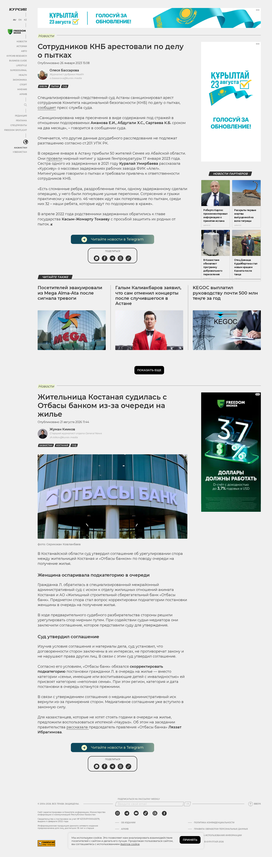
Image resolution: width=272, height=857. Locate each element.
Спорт (23, 84)
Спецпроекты (18, 125)
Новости (22, 41)
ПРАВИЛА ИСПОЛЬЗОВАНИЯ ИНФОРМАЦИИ (218, 835)
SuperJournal (18, 70)
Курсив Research (17, 56)
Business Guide (18, 60)
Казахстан (20, 147)
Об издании (128, 822)
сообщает (47, 108)
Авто (24, 51)
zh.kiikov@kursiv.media (64, 437)
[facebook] (164, 813)
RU (14, 20)
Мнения (22, 89)
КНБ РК (43, 86)
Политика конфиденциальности (214, 822)
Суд (65, 86)
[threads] (155, 813)
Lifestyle (21, 65)
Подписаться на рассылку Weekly (139, 799)
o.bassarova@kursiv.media (66, 78)
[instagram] (117, 813)
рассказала (78, 727)
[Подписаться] (187, 804)
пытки (55, 86)
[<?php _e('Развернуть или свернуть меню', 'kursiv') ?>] (25, 142)
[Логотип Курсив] (18, 9)
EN (20, 20)
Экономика (20, 80)
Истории (22, 46)
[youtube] (136, 813)
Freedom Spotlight (15, 130)
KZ (25, 20)
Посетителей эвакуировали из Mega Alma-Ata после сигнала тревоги (70, 293)
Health (23, 75)
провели (54, 158)
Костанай (62, 445)
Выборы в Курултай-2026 (209, 842)
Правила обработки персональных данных (221, 829)
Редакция (21, 115)
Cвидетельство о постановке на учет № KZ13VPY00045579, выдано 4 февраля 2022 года (69, 820)
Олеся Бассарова (64, 70)
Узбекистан (20, 152)
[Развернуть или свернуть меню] (25, 105)
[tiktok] (145, 813)
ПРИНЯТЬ (190, 840)
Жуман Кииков (62, 429)
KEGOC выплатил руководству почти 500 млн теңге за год (225, 293)
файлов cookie (130, 844)
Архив (23, 94)
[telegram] (126, 813)
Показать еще (149, 370)
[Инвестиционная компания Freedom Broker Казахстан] (17, 32)
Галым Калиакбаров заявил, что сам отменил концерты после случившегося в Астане (148, 295)
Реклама (21, 120)
